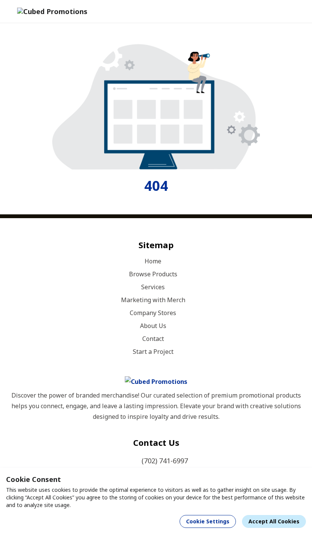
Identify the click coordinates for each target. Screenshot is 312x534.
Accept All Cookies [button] (273, 521)
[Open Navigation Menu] (294, 11)
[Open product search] (279, 11)
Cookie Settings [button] (207, 521)
